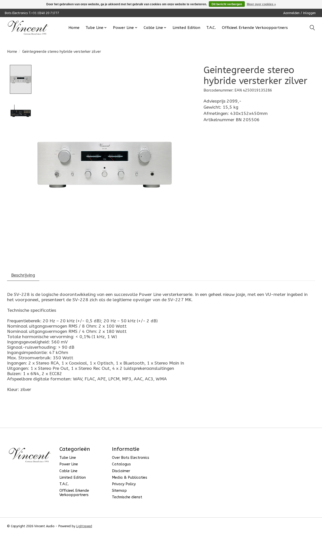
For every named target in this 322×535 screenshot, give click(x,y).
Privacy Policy (124, 484)
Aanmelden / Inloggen (299, 13)
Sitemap (119, 490)
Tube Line (67, 458)
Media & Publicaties (129, 477)
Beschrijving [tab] (23, 275)
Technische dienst (127, 497)
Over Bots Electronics (130, 458)
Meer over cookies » (261, 4)
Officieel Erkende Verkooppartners (255, 27)
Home (73, 27)
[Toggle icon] (312, 27)
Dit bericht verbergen (227, 4)
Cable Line (68, 471)
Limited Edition (186, 27)
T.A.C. (211, 27)
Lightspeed (84, 526)
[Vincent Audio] (28, 27)
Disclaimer (121, 471)
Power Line (68, 464)
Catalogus (121, 464)
